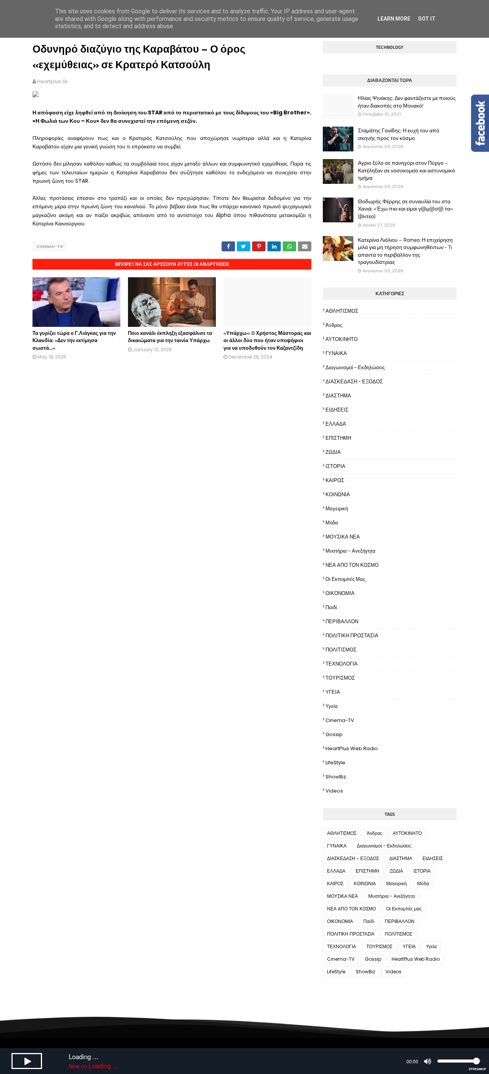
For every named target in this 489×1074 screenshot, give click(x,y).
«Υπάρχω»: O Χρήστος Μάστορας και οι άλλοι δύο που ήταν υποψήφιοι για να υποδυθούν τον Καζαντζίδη (267, 340)
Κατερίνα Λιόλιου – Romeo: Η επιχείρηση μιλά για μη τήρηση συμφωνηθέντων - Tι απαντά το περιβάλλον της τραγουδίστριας (405, 251)
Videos (334, 790)
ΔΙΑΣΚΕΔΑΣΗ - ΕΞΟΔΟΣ (354, 381)
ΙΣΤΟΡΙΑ (335, 466)
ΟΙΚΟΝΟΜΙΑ (340, 593)
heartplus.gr (52, 81)
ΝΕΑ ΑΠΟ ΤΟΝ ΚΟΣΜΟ (352, 565)
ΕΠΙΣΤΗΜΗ (338, 438)
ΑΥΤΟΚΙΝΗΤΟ (341, 339)
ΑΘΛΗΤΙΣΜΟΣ (341, 311)
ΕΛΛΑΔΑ (335, 424)
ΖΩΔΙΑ (333, 452)
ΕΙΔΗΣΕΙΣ (336, 409)
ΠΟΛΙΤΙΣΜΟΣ (340, 649)
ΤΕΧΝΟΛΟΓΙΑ (341, 663)
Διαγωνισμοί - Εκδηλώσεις (355, 367)
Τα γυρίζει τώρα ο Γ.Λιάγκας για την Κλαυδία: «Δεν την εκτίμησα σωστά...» (74, 340)
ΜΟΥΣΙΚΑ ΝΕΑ (342, 536)
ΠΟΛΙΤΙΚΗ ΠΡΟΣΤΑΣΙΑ (351, 635)
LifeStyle (335, 762)
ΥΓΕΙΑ (332, 692)
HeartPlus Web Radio (351, 748)
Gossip (334, 734)
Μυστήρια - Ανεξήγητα (350, 551)
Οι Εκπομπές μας (345, 579)
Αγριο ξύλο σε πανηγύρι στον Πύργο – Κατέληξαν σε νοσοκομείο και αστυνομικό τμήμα (406, 170)
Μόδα (331, 522)
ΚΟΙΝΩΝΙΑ (337, 494)
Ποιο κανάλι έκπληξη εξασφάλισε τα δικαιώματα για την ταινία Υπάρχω (170, 336)
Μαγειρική (336, 508)
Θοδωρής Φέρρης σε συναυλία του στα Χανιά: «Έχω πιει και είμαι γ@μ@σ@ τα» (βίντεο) (405, 209)
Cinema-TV (49, 246)
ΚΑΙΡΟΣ (334, 480)
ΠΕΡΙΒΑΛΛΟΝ (341, 621)
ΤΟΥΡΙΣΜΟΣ (340, 678)
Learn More (393, 19)
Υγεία (331, 706)
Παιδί (331, 607)
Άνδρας (333, 325)
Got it (427, 19)
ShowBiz (335, 776)
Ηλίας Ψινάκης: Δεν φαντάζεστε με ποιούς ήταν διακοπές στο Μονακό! (407, 101)
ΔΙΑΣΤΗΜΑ (338, 395)
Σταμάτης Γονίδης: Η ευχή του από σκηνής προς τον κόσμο (398, 134)
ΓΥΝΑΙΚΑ (336, 353)
